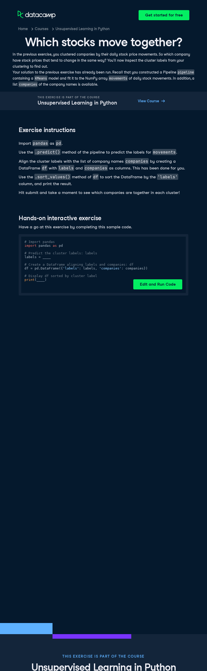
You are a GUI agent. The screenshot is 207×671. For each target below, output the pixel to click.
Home (23, 29)
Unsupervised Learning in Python (83, 29)
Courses (41, 29)
